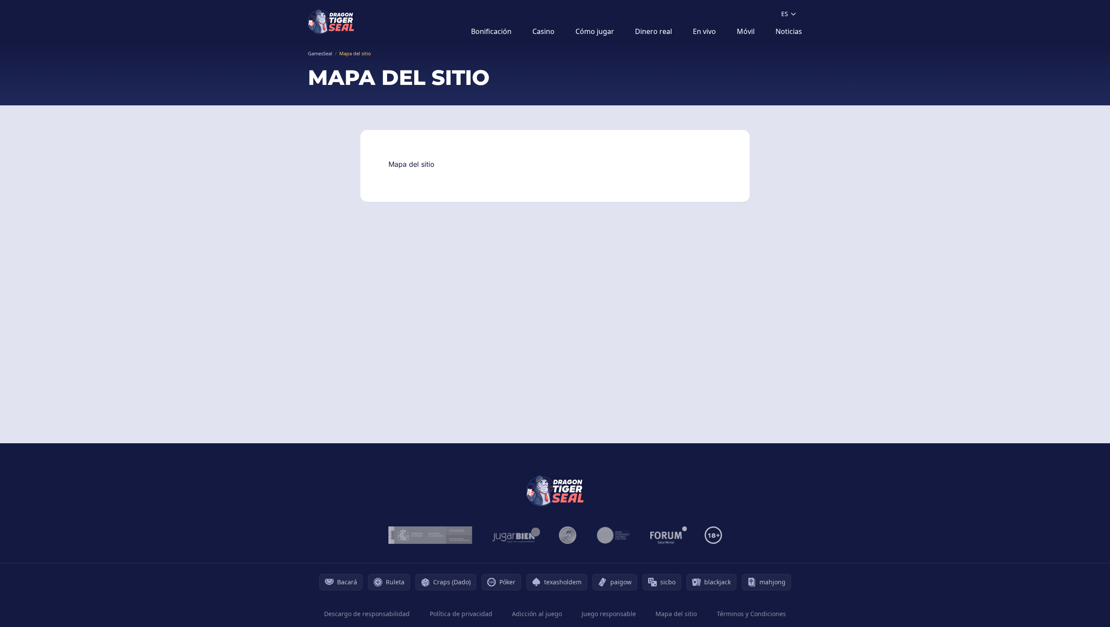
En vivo (704, 31)
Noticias (789, 31)
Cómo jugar (594, 31)
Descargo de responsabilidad (367, 614)
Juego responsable (609, 614)
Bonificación (491, 31)
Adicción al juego (537, 614)
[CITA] (613, 535)
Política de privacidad (461, 614)
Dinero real (653, 31)
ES (784, 14)
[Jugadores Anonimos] (567, 535)
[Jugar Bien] (516, 535)
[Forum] (668, 535)
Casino (543, 31)
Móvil (746, 31)
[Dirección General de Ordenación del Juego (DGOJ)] (430, 535)
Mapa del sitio (676, 614)
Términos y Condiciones (751, 614)
